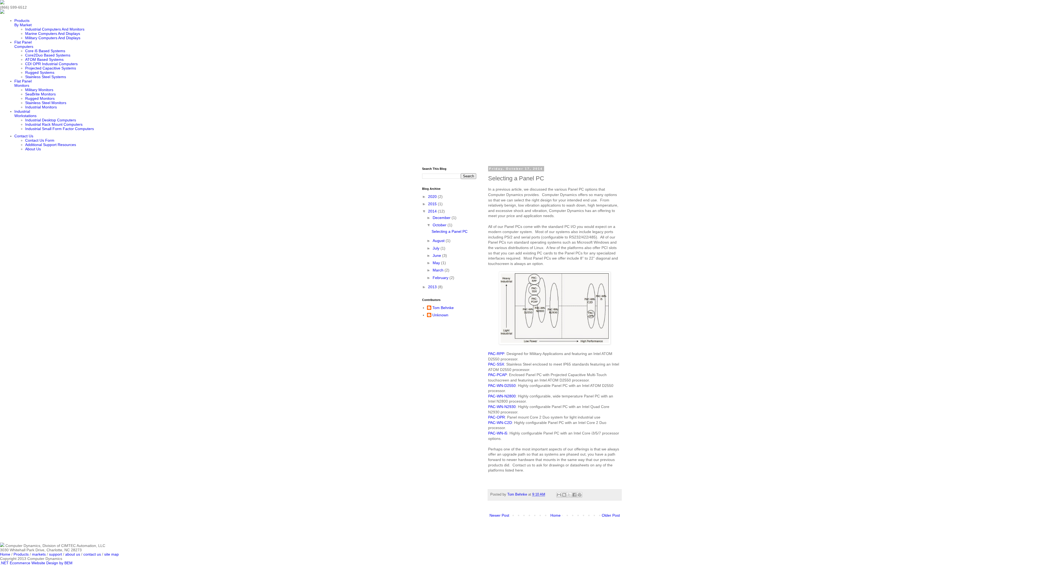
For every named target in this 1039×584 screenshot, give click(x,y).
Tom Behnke (443, 308)
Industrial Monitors (41, 107)
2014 (433, 211)
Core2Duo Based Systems (47, 55)
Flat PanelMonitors (23, 83)
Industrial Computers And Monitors (54, 29)
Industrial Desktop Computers (50, 120)
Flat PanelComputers (23, 44)
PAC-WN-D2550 (502, 385)
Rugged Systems (39, 72)
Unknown (440, 315)
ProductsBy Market (23, 22)
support (55, 554)
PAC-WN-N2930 (502, 406)
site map (111, 554)
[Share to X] (569, 494)
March (439, 270)
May (437, 263)
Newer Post (499, 515)
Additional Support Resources (50, 144)
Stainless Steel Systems (45, 77)
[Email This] (559, 494)
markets (39, 554)
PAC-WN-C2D (500, 422)
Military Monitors (39, 90)
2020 (433, 196)
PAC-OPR (496, 417)
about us (72, 554)
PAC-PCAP (497, 375)
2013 (433, 287)
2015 (433, 204)
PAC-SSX (496, 364)
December (442, 217)
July (436, 248)
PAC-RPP (496, 353)
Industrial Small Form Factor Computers (59, 129)
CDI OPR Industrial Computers (51, 64)
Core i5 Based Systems (45, 51)
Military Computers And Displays (52, 38)
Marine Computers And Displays (52, 33)
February (441, 278)
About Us (33, 149)
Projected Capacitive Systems (50, 68)
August (439, 240)
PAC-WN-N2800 (502, 396)
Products (21, 554)
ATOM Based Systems (44, 59)
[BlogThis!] (564, 494)
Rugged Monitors (40, 98)
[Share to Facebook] (574, 494)
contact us (92, 554)
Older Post (611, 515)
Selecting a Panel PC (450, 231)
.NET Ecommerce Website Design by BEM (36, 563)
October (440, 225)
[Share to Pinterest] (579, 494)
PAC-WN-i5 (497, 433)
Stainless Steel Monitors (45, 103)
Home (555, 515)
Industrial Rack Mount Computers (54, 124)
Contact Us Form (39, 140)
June (437, 255)
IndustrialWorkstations (25, 113)
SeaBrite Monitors (40, 94)
